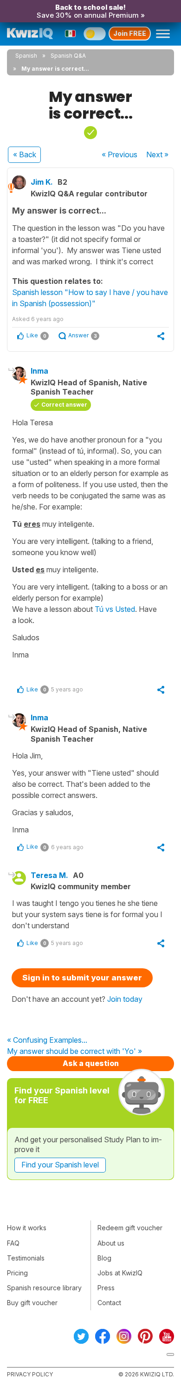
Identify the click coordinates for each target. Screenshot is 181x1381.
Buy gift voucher (32, 1303)
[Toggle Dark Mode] (95, 33)
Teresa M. (49, 875)
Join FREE (129, 33)
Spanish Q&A (68, 55)
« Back (24, 154)
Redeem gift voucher (129, 1228)
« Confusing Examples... (47, 1040)
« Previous (119, 154)
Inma (39, 370)
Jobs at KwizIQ (119, 1273)
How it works (26, 1228)
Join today (124, 999)
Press (106, 1288)
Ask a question (91, 1063)
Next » (157, 154)
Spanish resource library (44, 1288)
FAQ (13, 1243)
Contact (109, 1303)
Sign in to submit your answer (82, 977)
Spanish (26, 55)
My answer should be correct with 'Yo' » (74, 1051)
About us (110, 1243)
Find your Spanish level (60, 1164)
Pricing (17, 1273)
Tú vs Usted (115, 609)
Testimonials (26, 1258)
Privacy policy (30, 1374)
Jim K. (42, 182)
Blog (104, 1258)
